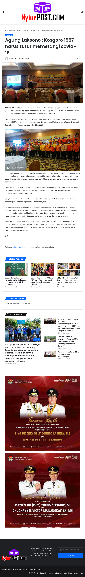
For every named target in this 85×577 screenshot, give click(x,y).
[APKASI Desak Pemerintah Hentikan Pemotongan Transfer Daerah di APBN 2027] (68, 269)
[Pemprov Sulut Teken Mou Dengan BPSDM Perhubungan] (50, 354)
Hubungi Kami (67, 573)
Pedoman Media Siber (54, 573)
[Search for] (82, 12)
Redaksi (11, 59)
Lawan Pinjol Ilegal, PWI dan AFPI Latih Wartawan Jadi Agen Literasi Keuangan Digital (42, 281)
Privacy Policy (78, 573)
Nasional (15, 30)
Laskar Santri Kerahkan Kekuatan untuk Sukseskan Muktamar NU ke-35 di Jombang (16, 281)
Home (8, 30)
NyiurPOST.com (20, 569)
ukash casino (18, 247)
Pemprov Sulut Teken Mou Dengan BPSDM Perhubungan (68, 354)
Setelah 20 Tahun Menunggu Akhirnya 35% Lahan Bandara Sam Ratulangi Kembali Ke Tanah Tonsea (68, 341)
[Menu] (3, 12)
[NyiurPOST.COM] (43, 12)
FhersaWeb (38, 569)
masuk (15, 303)
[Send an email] (15, 59)
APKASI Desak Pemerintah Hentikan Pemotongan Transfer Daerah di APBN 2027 (67, 281)
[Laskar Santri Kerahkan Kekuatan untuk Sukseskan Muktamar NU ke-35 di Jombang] (16, 269)
